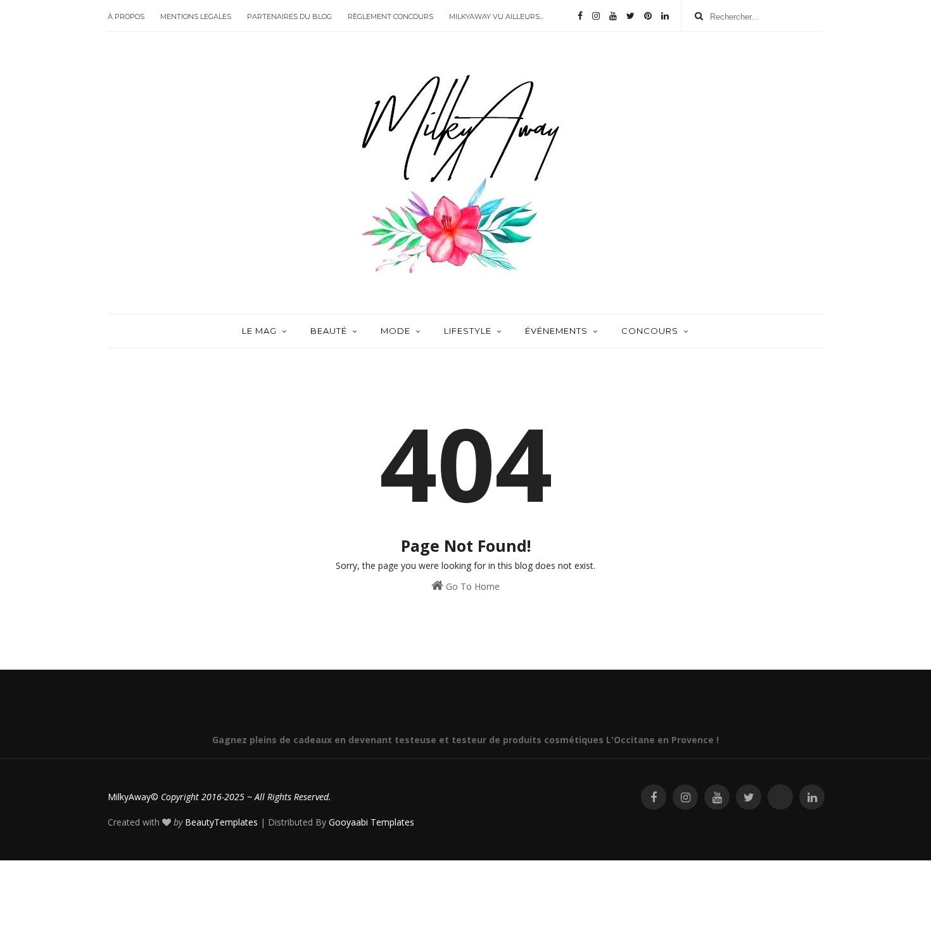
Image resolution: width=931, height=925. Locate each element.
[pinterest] (648, 16)
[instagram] (596, 16)
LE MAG (259, 331)
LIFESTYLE (467, 331)
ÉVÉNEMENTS (556, 331)
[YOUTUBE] (717, 797)
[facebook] (580, 16)
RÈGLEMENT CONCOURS (390, 16)
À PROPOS (126, 16)
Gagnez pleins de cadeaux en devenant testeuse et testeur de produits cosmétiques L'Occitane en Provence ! (465, 740)
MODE (395, 331)
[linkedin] (665, 16)
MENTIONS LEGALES (195, 16)
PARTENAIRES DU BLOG (289, 16)
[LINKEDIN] (812, 797)
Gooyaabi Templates (371, 822)
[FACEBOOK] (653, 797)
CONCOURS (649, 331)
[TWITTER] (748, 797)
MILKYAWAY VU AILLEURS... (496, 16)
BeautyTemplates (221, 822)
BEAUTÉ (328, 331)
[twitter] (630, 16)
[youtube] (613, 16)
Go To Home (471, 586)
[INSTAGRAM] (685, 797)
